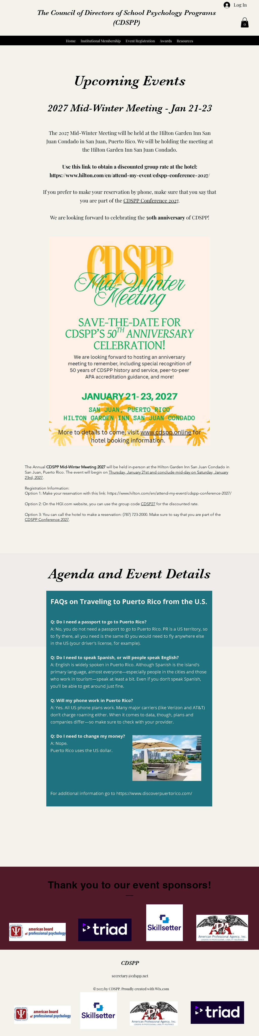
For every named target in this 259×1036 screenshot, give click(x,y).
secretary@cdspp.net (130, 975)
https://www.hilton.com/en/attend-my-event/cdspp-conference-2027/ (130, 175)
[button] (245, 22)
